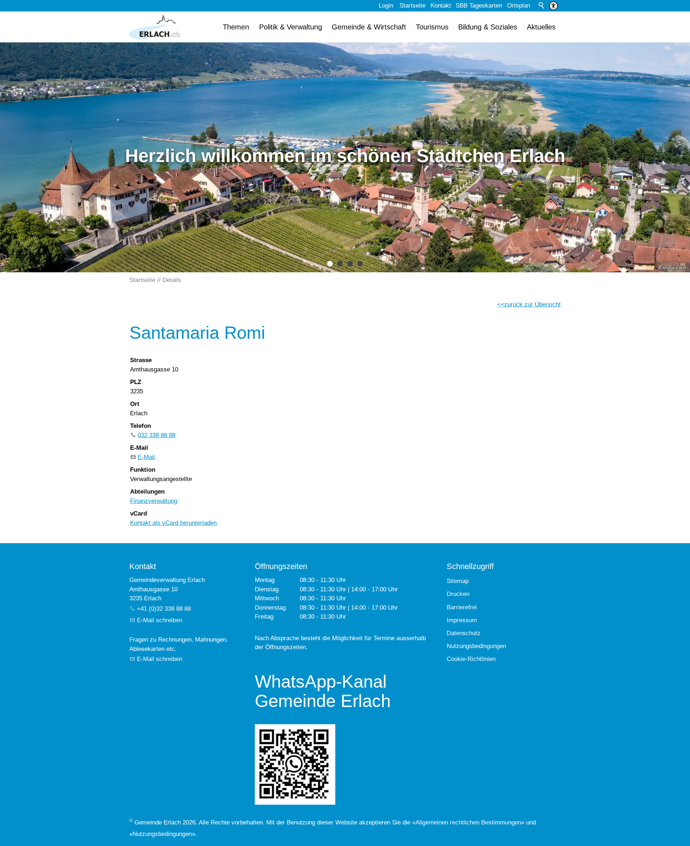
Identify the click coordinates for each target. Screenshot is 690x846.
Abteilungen (147, 491)
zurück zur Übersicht (532, 304)
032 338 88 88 (156, 435)
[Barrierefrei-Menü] (553, 5)
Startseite (413, 5)
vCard (138, 513)
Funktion (142, 469)
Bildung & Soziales (487, 27)
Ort (134, 404)
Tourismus (432, 27)
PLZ (135, 382)
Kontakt (441, 5)
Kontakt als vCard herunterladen (173, 522)
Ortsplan (518, 5)
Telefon (140, 425)
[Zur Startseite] (154, 27)
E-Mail (139, 447)
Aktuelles (541, 27)
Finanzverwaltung (153, 501)
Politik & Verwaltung (290, 27)
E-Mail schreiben (159, 620)
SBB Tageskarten (479, 5)
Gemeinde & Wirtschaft (369, 27)
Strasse (141, 360)
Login (386, 5)
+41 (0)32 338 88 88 (164, 608)
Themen (236, 27)
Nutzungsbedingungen (162, 834)
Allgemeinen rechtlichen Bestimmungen (468, 822)
